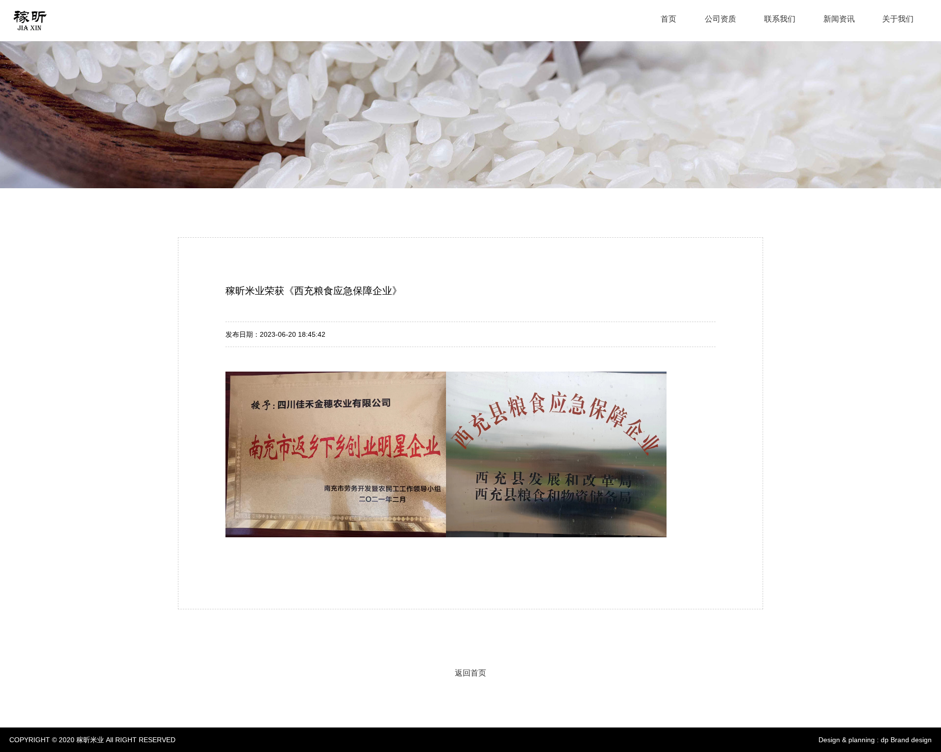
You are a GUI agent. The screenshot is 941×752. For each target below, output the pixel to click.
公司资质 (720, 19)
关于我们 (898, 19)
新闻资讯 (839, 19)
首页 (669, 19)
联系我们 (779, 19)
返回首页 (470, 673)
